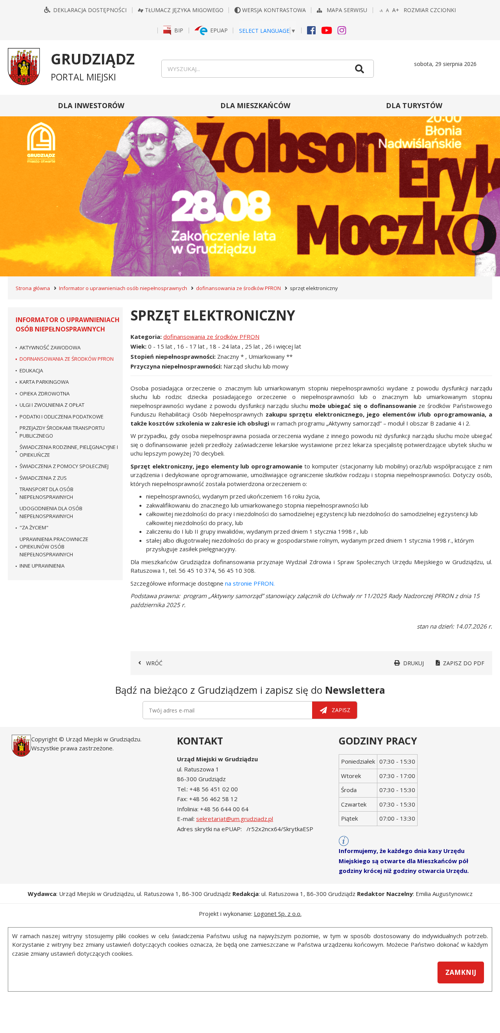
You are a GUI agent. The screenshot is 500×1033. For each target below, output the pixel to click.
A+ (396, 10)
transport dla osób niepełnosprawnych (46, 493)
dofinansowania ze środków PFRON (238, 288)
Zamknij (460, 972)
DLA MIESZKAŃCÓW (255, 105)
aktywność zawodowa (50, 347)
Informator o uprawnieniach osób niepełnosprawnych (123, 288)
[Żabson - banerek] (250, 185)
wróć (154, 663)
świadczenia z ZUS (43, 477)
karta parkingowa (44, 381)
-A (381, 11)
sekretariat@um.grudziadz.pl (234, 819)
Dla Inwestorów (91, 105)
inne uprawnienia (42, 565)
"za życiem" (34, 527)
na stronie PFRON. (250, 583)
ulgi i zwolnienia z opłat (52, 404)
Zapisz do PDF (463, 663)
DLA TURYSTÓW (414, 105)
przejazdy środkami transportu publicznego (62, 431)
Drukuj (413, 663)
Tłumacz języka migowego (184, 10)
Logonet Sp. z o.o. (278, 913)
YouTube (326, 29)
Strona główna (33, 288)
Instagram (342, 29)
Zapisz (341, 710)
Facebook (311, 29)
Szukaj (359, 68)
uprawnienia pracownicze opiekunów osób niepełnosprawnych (54, 547)
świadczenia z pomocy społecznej (64, 466)
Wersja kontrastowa (274, 10)
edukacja (31, 370)
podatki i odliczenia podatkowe (62, 416)
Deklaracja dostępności (90, 10)
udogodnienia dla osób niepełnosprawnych (51, 512)
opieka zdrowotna (45, 393)
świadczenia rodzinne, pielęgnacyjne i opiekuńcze (69, 450)
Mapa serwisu (348, 10)
